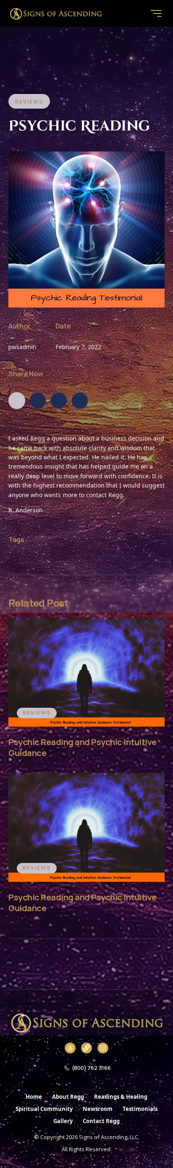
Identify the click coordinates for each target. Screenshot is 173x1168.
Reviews (37, 712)
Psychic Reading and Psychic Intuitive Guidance (82, 747)
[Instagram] (102, 1048)
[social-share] (16, 400)
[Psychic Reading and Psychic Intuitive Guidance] (86, 672)
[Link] (86, 1048)
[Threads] (70, 1048)
